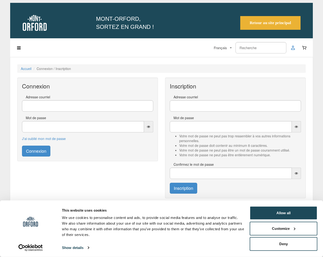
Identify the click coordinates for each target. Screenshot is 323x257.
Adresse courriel (38, 97)
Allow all (283, 213)
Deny (283, 244)
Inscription (183, 188)
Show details (72, 248)
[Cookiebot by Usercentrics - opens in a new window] (30, 247)
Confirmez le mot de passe (194, 164)
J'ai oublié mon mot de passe (44, 138)
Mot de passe (36, 117)
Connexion (36, 151)
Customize (281, 228)
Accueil (26, 68)
